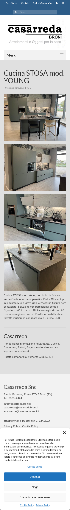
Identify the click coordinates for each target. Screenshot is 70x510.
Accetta (35, 476)
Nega (35, 487)
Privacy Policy (43, 505)
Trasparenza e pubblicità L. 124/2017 (27, 420)
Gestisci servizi (35, 466)
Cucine (20, 88)
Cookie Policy (27, 505)
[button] (64, 433)
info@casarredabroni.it (17, 403)
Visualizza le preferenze (35, 497)
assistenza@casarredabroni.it (21, 411)
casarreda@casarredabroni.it (21, 407)
